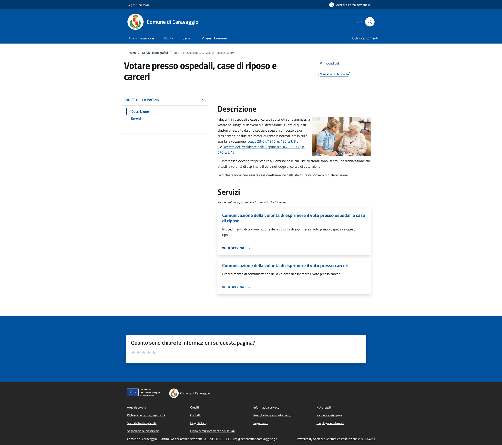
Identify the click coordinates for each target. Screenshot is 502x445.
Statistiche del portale (141, 423)
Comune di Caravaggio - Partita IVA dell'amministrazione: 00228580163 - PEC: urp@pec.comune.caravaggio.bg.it (202, 438)
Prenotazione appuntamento (272, 415)
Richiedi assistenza (329, 415)
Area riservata (136, 407)
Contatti (195, 415)
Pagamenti (260, 423)
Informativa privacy (266, 407)
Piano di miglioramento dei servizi (212, 431)
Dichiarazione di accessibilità (146, 415)
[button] (350, 4)
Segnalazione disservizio (143, 431)
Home (132, 52)
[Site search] (370, 21)
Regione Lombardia (138, 5)
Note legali (323, 407)
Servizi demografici (155, 52)
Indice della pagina (142, 99)
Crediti (194, 407)
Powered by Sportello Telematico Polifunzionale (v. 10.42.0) (336, 438)
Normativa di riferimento (334, 73)
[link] (237, 248)
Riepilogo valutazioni (330, 423)
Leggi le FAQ (198, 423)
